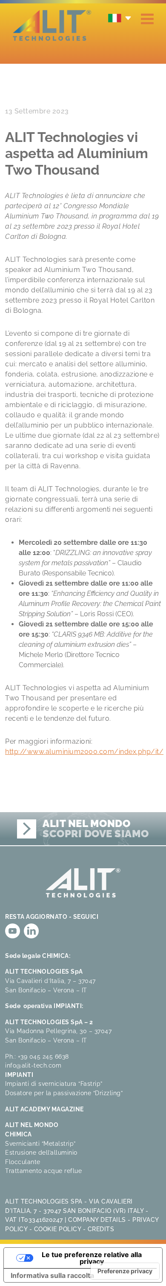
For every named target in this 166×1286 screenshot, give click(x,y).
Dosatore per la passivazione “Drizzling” (64, 1092)
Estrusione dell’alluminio (41, 1152)
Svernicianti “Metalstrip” (40, 1143)
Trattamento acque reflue (43, 1170)
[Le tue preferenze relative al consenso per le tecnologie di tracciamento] (125, 1271)
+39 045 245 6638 (43, 1056)
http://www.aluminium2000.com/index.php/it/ (84, 752)
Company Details (97, 1219)
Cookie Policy (57, 1228)
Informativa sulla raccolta (52, 1275)
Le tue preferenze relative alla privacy (92, 1258)
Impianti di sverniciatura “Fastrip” (54, 1083)
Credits (101, 1228)
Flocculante (22, 1161)
